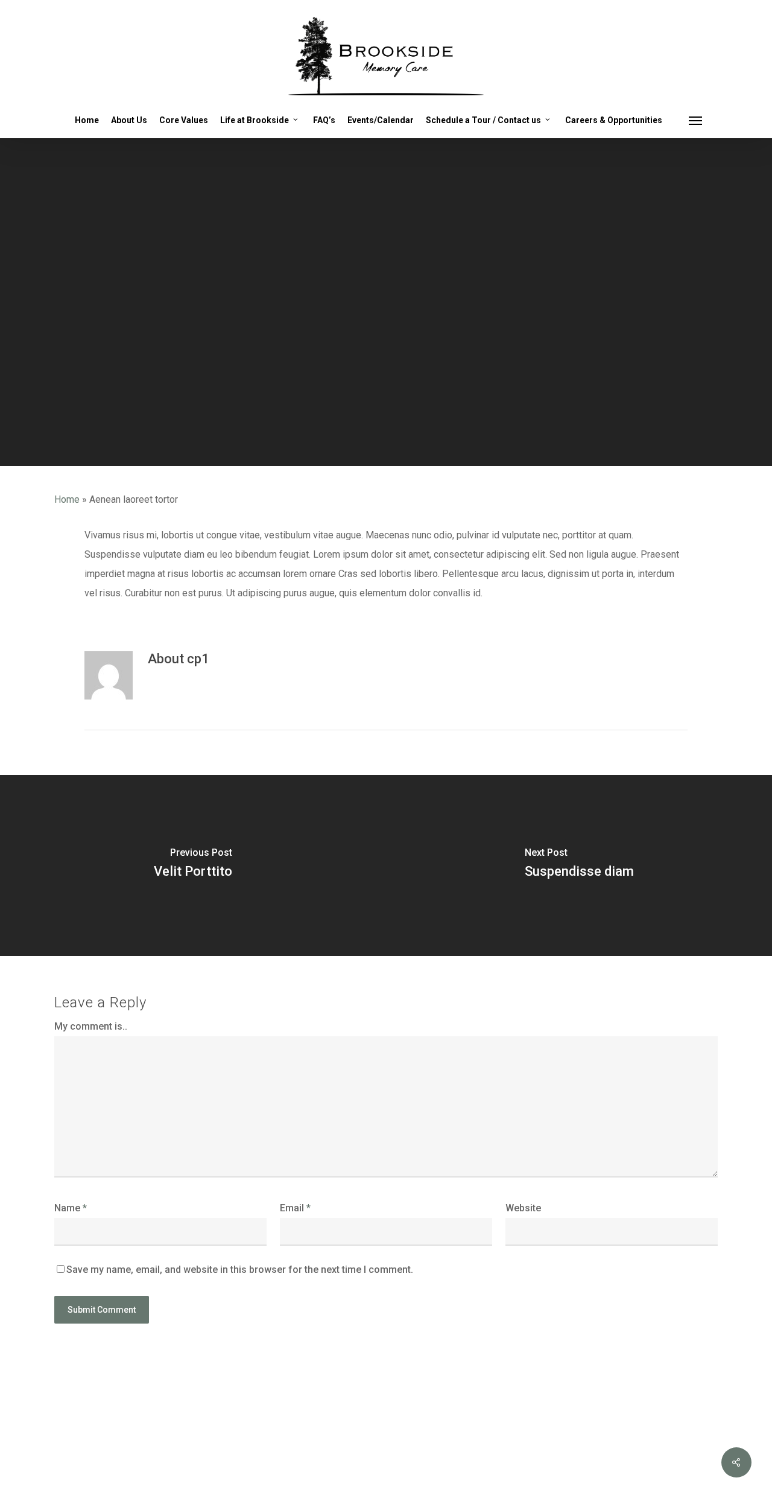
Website (523, 1208)
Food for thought (385, 390)
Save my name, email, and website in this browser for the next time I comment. (239, 1269)
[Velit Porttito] (193, 865)
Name (70, 1208)
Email (295, 1208)
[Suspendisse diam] (579, 865)
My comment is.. (90, 1026)
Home (67, 499)
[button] (696, 120)
